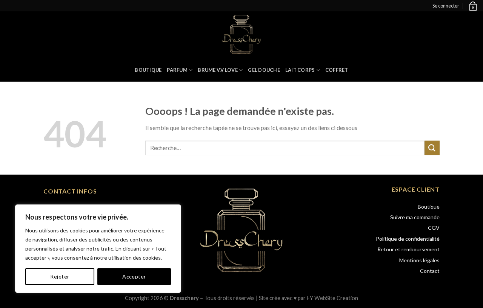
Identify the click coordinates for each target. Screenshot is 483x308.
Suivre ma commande (415, 217)
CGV (434, 227)
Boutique (148, 70)
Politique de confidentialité (408, 238)
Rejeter (59, 276)
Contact (430, 271)
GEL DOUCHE (264, 70)
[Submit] (432, 148)
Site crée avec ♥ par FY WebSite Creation (308, 298)
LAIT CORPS (300, 70)
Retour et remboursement (408, 249)
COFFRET (336, 70)
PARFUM (177, 70)
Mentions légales (419, 260)
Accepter (134, 276)
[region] (98, 248)
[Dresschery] (242, 34)
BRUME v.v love (218, 70)
